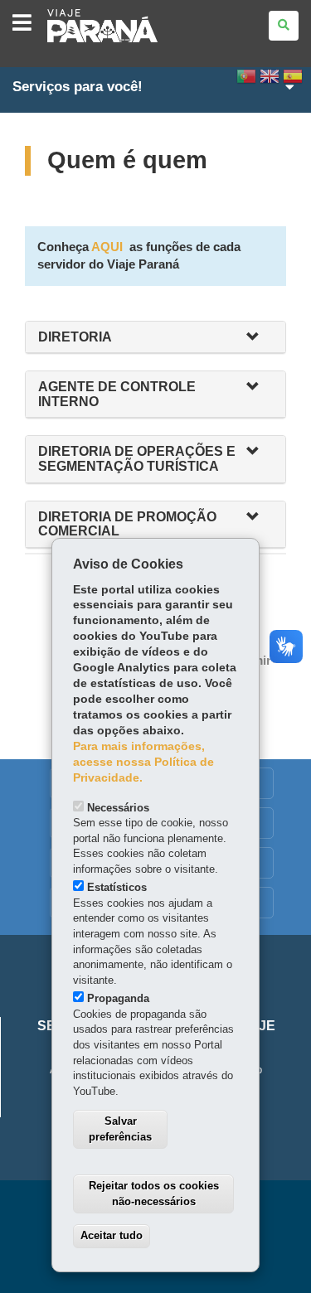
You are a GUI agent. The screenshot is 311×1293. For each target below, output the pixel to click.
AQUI (107, 247)
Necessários (118, 807)
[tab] (155, 338)
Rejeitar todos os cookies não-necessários (154, 1193)
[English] (269, 81)
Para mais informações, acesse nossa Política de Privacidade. (143, 762)
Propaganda (118, 998)
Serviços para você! (77, 86)
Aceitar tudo (111, 1235)
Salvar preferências (120, 1129)
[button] (259, 338)
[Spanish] (293, 81)
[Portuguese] (246, 81)
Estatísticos (117, 887)
